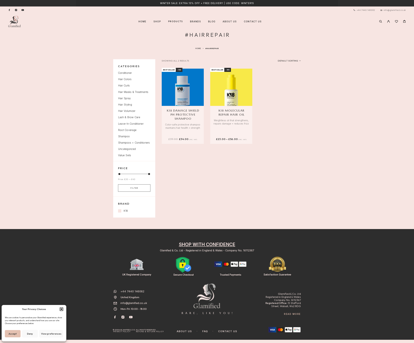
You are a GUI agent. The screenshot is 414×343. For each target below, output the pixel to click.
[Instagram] (16, 10)
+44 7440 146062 (366, 10)
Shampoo (124, 136)
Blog (212, 21)
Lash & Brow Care (129, 117)
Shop (157, 21)
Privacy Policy (122, 331)
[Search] (381, 21)
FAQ (205, 331)
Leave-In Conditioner (131, 123)
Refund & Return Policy (150, 331)
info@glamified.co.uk (395, 10)
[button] (61, 309)
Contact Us (253, 21)
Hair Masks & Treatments (133, 92)
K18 (126, 210)
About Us (230, 21)
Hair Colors (125, 79)
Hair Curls (124, 85)
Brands (195, 21)
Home (142, 21)
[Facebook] (9, 10)
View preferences (51, 333)
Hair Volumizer (126, 110)
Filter (134, 188)
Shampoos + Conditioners (134, 142)
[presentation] (182, 126)
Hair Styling (125, 104)
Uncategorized (127, 149)
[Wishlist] (396, 22)
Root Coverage (127, 130)
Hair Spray (124, 98)
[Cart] (404, 21)
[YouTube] (22, 10)
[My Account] (388, 21)
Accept (13, 333)
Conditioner (125, 72)
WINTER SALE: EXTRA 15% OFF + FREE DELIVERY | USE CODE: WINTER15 (207, 3)
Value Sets (124, 155)
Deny (30, 333)
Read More (292, 314)
